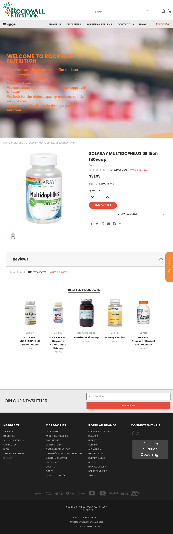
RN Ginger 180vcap (86, 337)
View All (92, 475)
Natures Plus (95, 440)
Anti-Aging (52, 431)
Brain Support (53, 444)
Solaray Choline (115, 337)
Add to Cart (30, 315)
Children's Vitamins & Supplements (64, 453)
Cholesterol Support (57, 457)
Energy (49, 471)
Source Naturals (97, 471)
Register (20, 453)
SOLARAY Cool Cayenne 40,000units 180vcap (58, 343)
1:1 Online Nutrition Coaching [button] (150, 449)
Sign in (7, 453)
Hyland (92, 462)
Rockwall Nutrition (99, 431)
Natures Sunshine (97, 466)
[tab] (86, 259)
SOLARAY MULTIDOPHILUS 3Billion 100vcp (30, 341)
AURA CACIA (94, 449)
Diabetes (50, 466)
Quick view (29, 308)
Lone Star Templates (92, 521)
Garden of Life (95, 453)
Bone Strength (54, 440)
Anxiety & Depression (57, 435)
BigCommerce (92, 517)
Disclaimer (73, 24)
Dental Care (52, 462)
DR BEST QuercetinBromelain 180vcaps (143, 341)
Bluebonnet (94, 435)
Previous (168, 523)
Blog (142, 24)
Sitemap (7, 457)
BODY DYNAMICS (96, 457)
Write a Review (138, 170)
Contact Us (125, 24)
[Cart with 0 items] (169, 11)
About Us (54, 24)
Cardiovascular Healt (58, 449)
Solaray (92, 444)
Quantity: (95, 190)
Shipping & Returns (99, 24)
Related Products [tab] (84, 290)
